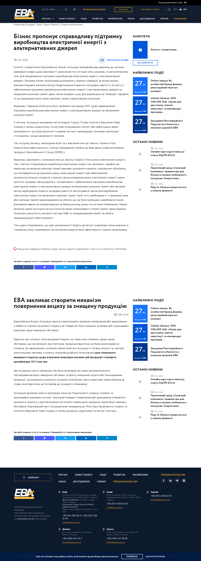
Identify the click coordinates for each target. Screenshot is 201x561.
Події (84, 18)
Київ (39, 25)
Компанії (123, 9)
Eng (175, 9)
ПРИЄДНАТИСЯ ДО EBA (94, 10)
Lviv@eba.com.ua (114, 507)
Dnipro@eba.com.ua (71, 542)
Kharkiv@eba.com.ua (160, 500)
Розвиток (97, 18)
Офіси (131, 18)
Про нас (46, 18)
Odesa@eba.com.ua (116, 542)
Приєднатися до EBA (125, 482)
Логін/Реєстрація (150, 10)
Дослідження (147, 18)
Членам (164, 18)
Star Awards (180, 18)
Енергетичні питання (72, 25)
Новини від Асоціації (24, 25)
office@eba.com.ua (71, 522)
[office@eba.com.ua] (74, 9)
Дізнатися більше (155, 557)
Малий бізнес (115, 18)
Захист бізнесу (67, 18)
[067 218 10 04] (66, 9)
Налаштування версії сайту (170, 2)
